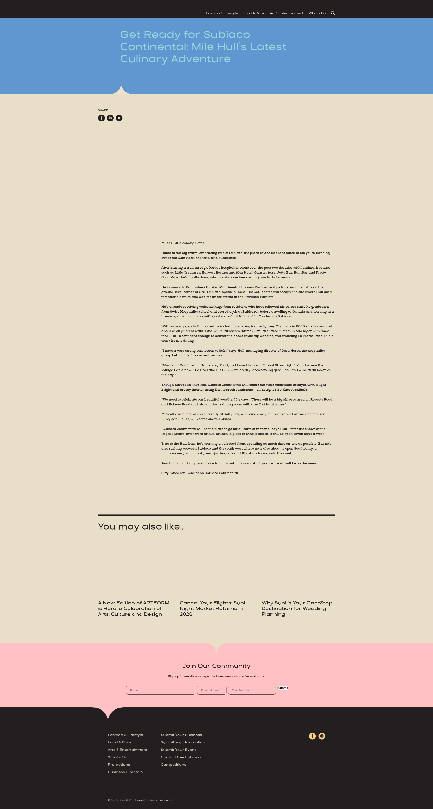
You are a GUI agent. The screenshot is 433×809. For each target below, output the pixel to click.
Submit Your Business (181, 735)
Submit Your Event (178, 750)
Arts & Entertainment (127, 750)
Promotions (119, 765)
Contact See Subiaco (181, 757)
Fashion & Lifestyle (222, 13)
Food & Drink (254, 13)
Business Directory (125, 772)
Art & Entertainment (286, 13)
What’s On (317, 13)
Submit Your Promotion (183, 742)
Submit (283, 688)
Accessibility (167, 800)
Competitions (173, 765)
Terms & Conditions (146, 800)
